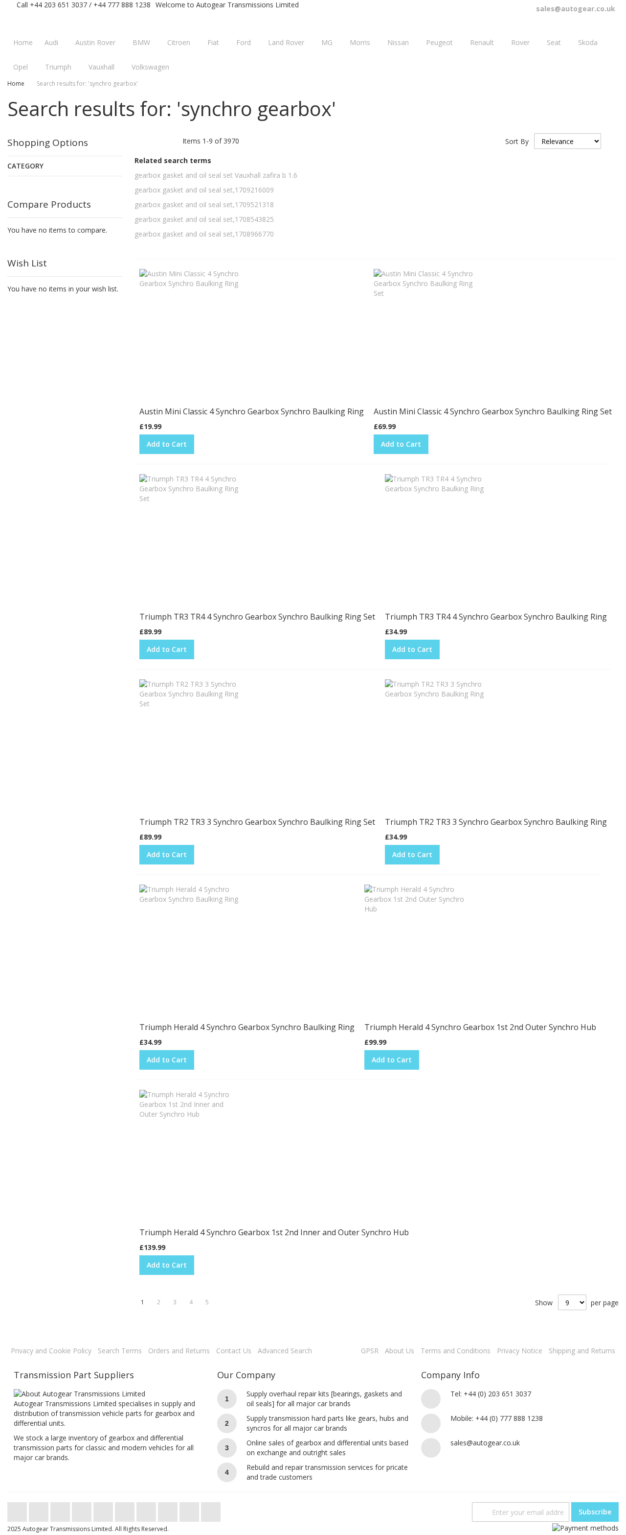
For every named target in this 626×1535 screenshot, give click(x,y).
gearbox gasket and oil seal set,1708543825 (204, 219)
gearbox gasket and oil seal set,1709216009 (204, 189)
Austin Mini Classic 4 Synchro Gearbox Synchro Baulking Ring (251, 411)
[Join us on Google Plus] (61, 1509)
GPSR (370, 1350)
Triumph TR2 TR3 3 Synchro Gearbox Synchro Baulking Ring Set (257, 821)
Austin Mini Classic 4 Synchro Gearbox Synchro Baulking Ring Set (493, 411)
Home (15, 83)
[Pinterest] (147, 1509)
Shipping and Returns (582, 1350)
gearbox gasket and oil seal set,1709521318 (204, 204)
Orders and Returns (179, 1350)
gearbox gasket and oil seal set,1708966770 (204, 234)
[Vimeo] (104, 1509)
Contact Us (233, 1350)
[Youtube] (82, 1509)
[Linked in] (168, 1509)
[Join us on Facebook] (39, 1509)
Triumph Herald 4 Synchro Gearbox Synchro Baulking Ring (247, 1027)
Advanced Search (285, 1350)
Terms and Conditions (456, 1350)
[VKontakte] (190, 1509)
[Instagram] (125, 1509)
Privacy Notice (519, 1350)
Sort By (517, 141)
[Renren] (211, 1509)
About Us (399, 1350)
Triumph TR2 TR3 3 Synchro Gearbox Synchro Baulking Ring (496, 821)
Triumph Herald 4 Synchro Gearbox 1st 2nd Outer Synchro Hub (480, 1027)
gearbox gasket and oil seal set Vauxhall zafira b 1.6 (215, 175)
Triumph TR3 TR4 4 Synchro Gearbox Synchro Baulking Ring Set (257, 616)
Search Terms (120, 1350)
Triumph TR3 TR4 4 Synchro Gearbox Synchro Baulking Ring (496, 616)
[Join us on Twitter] (18, 1509)
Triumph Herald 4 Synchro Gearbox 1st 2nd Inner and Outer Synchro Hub (274, 1232)
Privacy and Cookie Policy (51, 1350)
